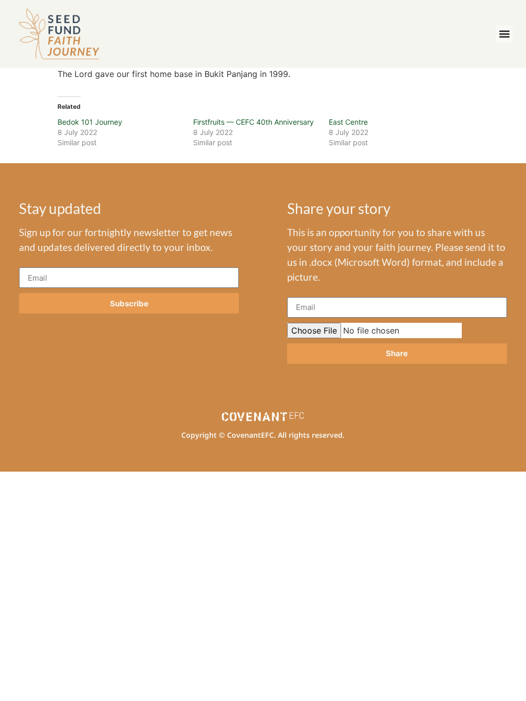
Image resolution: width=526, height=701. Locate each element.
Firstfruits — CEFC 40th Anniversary (253, 122)
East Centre (348, 122)
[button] (504, 34)
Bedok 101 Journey (90, 122)
